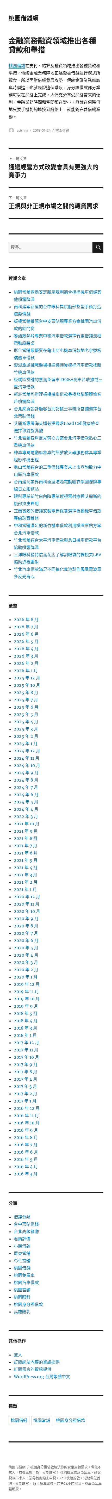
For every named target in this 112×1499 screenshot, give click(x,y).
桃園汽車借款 (26, 1282)
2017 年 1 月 (25, 1101)
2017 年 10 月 (26, 1057)
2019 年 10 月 (27, 998)
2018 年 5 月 (26, 1013)
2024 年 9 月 (26, 772)
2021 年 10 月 (26, 823)
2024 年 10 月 (27, 765)
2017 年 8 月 (25, 1071)
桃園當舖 (22, 1289)
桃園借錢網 (24, 18)
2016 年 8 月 (26, 1137)
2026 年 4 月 (26, 648)
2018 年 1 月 (25, 1035)
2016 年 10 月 (27, 1122)
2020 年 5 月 (26, 947)
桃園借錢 (17, 65)
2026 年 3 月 (26, 656)
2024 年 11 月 (26, 758)
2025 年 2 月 (26, 736)
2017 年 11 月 (26, 1049)
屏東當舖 (22, 1253)
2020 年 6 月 (26, 940)
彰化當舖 (22, 1260)
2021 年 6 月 (26, 853)
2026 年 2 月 (26, 663)
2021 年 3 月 (25, 874)
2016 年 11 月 (26, 1115)
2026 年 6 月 (26, 634)
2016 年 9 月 (26, 1130)
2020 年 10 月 (27, 911)
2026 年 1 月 (26, 670)
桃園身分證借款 (28, 1304)
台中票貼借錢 (26, 1224)
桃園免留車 (24, 1275)
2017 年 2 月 (25, 1093)
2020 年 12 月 (27, 896)
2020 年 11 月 (26, 904)
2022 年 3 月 (26, 816)
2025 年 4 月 (26, 721)
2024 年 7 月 (26, 787)
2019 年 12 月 (27, 984)
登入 (18, 1354)
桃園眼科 (22, 1297)
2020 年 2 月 (26, 969)
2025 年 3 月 (26, 729)
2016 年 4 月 (26, 1166)
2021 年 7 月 (25, 845)
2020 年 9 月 (26, 918)
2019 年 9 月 (26, 1006)
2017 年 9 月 (26, 1064)
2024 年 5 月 (26, 801)
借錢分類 (22, 1216)
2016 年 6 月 (26, 1152)
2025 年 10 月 (27, 685)
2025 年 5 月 (26, 714)
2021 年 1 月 (25, 889)
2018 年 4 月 (26, 1020)
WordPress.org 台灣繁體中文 (42, 1376)
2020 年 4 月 (26, 955)
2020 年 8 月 (26, 925)
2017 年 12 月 (26, 1042)
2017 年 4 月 (25, 1079)
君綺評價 (22, 1238)
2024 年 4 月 (26, 809)
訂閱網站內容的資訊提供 (37, 1362)
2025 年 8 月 (26, 692)
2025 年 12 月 (27, 677)
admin (22, 130)
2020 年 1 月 (26, 977)
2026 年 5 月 (26, 641)
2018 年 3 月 (25, 1028)
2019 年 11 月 (26, 991)
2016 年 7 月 (26, 1144)
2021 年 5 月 (26, 860)
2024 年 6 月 (26, 794)
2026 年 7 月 (26, 626)
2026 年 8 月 (26, 619)
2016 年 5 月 (26, 1159)
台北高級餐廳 (26, 1231)
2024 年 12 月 (27, 750)
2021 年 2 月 (26, 882)
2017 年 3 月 (25, 1086)
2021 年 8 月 (26, 838)
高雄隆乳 (22, 1311)
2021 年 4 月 (26, 867)
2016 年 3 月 (26, 1173)
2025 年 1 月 (26, 743)
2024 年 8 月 (26, 780)
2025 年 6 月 (26, 707)
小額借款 (22, 1246)
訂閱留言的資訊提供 (32, 1369)
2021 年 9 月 (26, 831)
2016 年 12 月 (27, 1108)
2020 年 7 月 (26, 933)
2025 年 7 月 (26, 699)
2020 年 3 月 (26, 962)
